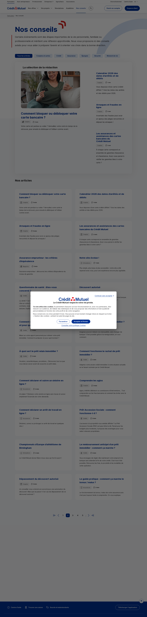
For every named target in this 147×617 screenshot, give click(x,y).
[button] (81, 321)
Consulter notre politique (73, 325)
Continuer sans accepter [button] (103, 296)
